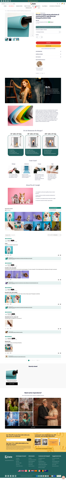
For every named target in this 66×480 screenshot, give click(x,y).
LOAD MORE (33, 427)
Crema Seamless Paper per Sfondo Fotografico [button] (16, 332)
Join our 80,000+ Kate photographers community (44, 448)
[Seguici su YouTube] (10, 1)
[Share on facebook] (58, 255)
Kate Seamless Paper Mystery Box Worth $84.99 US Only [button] (17, 356)
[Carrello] (61, 3)
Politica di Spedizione (31, 461)
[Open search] (49, 235)
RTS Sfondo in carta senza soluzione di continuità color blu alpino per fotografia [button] (20, 258)
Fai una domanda (53, 209)
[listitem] (9, 216)
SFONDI (5, 6)
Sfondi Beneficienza (41, 461)
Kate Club (17, 461)
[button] (38, 13)
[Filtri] (52, 235)
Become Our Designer (41, 467)
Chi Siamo (29, 458)
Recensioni (40, 459)
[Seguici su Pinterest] (8, 1)
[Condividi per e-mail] (44, 73)
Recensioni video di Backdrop (42, 464)
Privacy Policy (30, 464)
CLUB (39, 7)
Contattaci (17, 458)
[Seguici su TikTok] (6, 1)
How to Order (54, 464)
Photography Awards (41, 458)
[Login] (59, 3)
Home (6, 10)
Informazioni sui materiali (32, 459)
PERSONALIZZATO (29, 7)
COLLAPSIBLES (44, 6)
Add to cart (11, 383)
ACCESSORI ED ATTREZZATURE (54, 6)
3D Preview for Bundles (55, 458)
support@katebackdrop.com (9, 460)
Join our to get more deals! (48, 48)
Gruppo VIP (17, 459)
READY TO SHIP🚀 (27, 6)
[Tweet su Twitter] (42, 73)
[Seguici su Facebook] (1, 1)
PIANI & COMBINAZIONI (36, 6)
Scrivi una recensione (53, 207)
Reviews (53, 459)
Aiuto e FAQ (17, 464)
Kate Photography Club (55, 461)
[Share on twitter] (60, 255)
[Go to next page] (39, 360)
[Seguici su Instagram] (3, 1)
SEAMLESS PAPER (19, 6)
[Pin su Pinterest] (41, 73)
